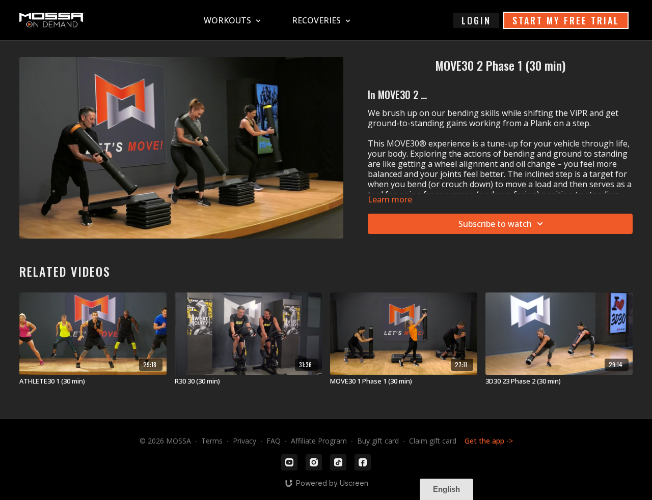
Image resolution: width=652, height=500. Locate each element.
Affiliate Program (319, 441)
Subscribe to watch (495, 223)
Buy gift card (378, 441)
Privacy (244, 441)
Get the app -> (489, 441)
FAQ (273, 441)
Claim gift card (432, 441)
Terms (212, 441)
